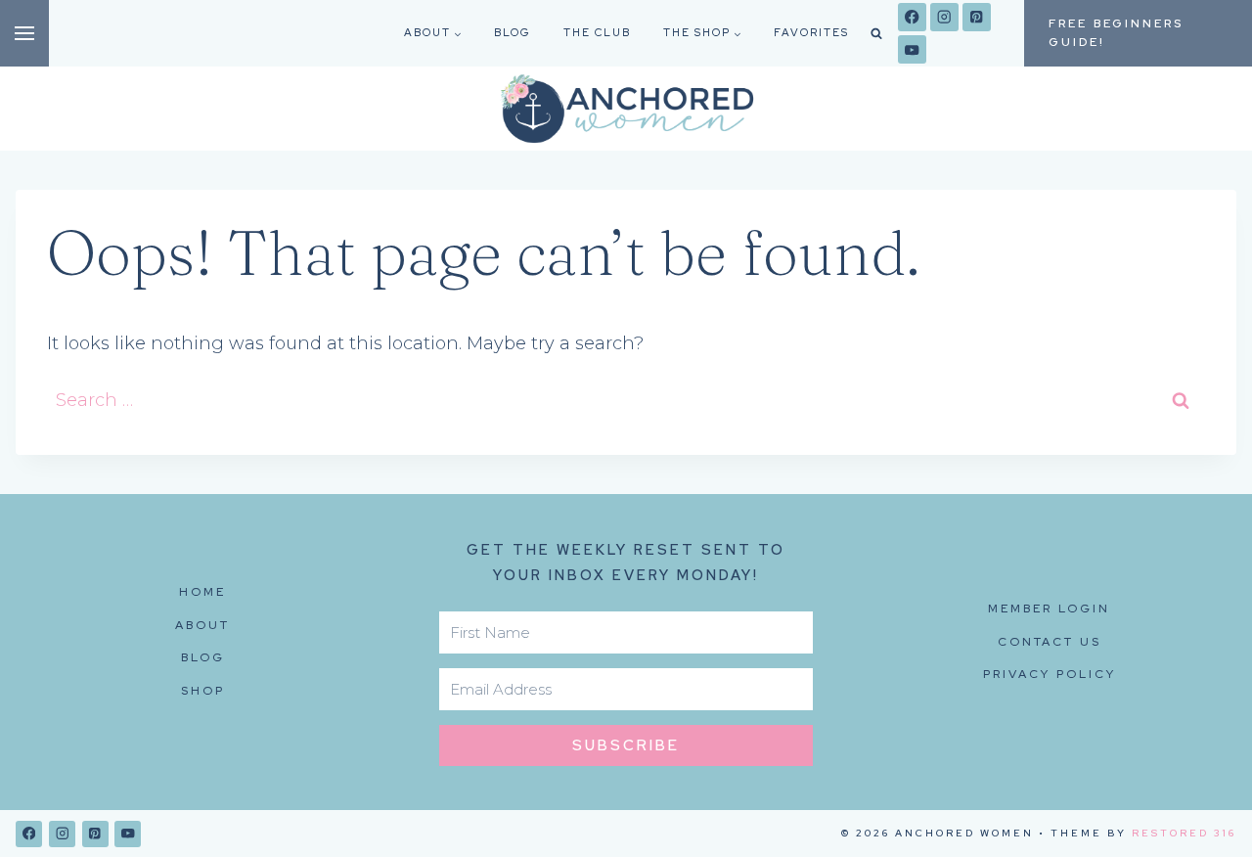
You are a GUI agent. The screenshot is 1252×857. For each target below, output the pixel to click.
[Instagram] (944, 17)
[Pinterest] (976, 17)
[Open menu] (24, 33)
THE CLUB (597, 32)
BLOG (512, 32)
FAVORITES (811, 32)
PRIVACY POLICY (1049, 674)
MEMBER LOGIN (1049, 608)
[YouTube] (912, 49)
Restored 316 (1184, 833)
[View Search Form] (876, 33)
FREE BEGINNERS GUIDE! (1116, 33)
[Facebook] (912, 17)
